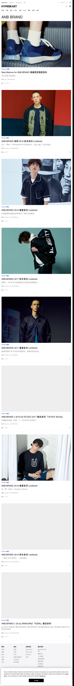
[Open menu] (70, 6)
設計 (16, 10)
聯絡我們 (40, 666)
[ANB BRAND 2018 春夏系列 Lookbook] (36, 182)
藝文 (11, 10)
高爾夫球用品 (18, 657)
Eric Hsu (7, 148)
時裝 (2, 10)
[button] (41, 83)
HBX (27, 657)
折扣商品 (16, 662)
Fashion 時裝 (5, 138)
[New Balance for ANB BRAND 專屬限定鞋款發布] (36, 44)
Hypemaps (29, 652)
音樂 (20, 10)
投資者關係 (41, 659)
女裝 (15, 652)
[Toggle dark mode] (66, 6)
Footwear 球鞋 (5, 69)
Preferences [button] (42, 676)
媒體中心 (40, 654)
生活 (24, 10)
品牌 (33, 10)
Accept (36, 680)
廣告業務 (40, 661)
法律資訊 (40, 664)
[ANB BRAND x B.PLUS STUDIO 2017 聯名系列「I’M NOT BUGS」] (36, 388)
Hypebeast (29, 649)
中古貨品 (16, 659)
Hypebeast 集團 (42, 650)
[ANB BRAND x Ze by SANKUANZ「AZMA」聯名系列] (36, 595)
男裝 (15, 649)
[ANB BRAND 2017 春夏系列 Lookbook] (36, 320)
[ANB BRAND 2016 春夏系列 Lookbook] (36, 457)
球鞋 (7, 10)
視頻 (29, 10)
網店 (38, 10)
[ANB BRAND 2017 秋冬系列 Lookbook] (36, 251)
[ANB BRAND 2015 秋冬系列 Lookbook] (36, 526)
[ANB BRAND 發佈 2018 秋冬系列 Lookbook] (36, 113)
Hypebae (28, 654)
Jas (5, 79)
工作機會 (40, 656)
